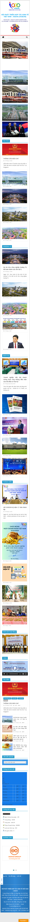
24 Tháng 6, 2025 (8, 511)
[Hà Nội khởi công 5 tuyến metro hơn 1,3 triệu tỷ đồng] (15, 71)
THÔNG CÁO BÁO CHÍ (10, 158)
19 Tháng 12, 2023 (8, 603)
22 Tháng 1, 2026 (7, 240)
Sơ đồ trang (12, 876)
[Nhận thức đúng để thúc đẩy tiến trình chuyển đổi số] (14, 459)
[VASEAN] (3, 37)
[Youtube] (15, 883)
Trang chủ (4, 876)
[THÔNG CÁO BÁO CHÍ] (15, 144)
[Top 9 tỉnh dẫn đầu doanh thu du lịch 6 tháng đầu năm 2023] (14, 438)
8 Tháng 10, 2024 (7, 560)
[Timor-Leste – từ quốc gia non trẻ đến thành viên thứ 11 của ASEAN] (15, 122)
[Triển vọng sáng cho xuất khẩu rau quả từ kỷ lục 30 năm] (14, 606)
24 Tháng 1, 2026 (7, 222)
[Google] (15, 880)
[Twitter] (15, 878)
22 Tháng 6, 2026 (7, 186)
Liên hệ (19, 876)
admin (16, 705)
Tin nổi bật (20, 698)
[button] (15, 668)
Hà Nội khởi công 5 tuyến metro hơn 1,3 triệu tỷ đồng (20, 719)
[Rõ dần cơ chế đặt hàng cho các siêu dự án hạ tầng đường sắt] (15, 42)
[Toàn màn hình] (26, 674)
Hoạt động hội (7, 698)
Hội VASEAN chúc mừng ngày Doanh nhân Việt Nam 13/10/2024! (20, 746)
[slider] (13, 673)
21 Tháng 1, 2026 (7, 330)
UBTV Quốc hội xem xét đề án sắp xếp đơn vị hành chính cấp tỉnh (20, 737)
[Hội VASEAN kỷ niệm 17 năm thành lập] (15, 485)
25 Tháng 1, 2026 (7, 204)
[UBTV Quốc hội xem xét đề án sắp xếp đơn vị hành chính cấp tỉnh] (7, 735)
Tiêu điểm (14, 698)
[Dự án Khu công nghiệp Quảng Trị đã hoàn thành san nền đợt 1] (14, 190)
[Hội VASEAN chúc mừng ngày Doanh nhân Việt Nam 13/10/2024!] (14, 523)
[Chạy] (4, 674)
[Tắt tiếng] (23, 674)
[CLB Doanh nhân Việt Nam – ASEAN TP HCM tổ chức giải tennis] (14, 586)
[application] (15, 668)
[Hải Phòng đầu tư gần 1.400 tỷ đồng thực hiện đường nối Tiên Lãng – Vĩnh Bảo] (14, 226)
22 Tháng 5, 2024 (7, 582)
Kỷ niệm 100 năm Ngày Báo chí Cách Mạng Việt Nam (20, 728)
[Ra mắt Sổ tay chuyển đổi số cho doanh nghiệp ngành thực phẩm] (14, 395)
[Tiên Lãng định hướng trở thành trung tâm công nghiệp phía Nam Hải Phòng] (14, 319)
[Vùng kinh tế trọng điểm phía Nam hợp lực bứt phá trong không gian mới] (15, 104)
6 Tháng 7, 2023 (7, 414)
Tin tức (5, 700)
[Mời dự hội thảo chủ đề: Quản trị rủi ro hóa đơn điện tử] (14, 564)
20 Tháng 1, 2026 (7, 349)
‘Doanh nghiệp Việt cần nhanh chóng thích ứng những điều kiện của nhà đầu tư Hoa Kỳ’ (15, 379)
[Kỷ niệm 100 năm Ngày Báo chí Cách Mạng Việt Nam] (7, 726)
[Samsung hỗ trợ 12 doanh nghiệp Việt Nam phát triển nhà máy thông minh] (14, 418)
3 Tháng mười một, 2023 (9, 383)
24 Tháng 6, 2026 (8, 160)
